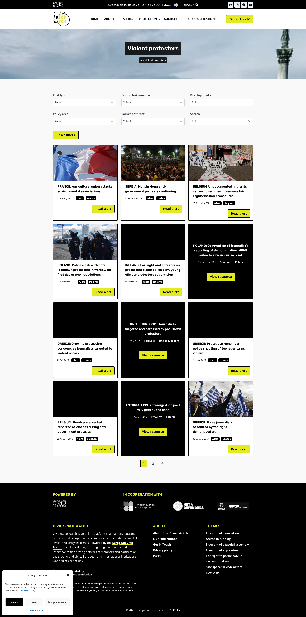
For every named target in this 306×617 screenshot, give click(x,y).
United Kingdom (169, 340)
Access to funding (218, 539)
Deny (34, 602)
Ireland (157, 281)
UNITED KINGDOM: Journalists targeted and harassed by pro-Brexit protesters (153, 328)
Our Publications (202, 19)
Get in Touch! (240, 19)
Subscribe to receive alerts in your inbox (139, 5)
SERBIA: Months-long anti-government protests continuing (151, 189)
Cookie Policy (36, 610)
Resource (225, 262)
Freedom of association (222, 533)
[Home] (141, 60)
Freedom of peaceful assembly (227, 545)
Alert (80, 198)
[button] (68, 575)
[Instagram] (237, 5)
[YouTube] (250, 5)
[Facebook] (244, 5)
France (91, 198)
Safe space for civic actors (224, 567)
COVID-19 (212, 573)
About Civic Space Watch (170, 533)
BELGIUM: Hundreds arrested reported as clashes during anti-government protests (82, 427)
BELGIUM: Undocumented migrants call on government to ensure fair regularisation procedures (220, 191)
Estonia (170, 417)
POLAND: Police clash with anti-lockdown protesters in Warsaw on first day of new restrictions (84, 269)
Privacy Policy (28, 590)
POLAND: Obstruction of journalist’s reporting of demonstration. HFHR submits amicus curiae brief (220, 250)
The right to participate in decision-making (224, 558)
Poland (93, 281)
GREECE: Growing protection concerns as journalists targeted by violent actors (85, 348)
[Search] (248, 121)
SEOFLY (175, 610)
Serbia (161, 198)
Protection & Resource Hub (161, 19)
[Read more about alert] (85, 163)
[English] (176, 5)
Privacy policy (163, 550)
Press (157, 556)
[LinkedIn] (230, 5)
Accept (14, 602)
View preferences (57, 602)
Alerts (128, 19)
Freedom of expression (222, 550)
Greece (87, 360)
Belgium (229, 203)
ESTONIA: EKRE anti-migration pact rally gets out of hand (153, 407)
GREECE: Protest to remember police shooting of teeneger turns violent (219, 348)
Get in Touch (162, 545)
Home (94, 19)
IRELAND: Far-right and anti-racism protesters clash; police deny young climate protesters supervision (152, 269)
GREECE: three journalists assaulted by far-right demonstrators (213, 427)
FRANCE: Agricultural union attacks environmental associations (85, 189)
